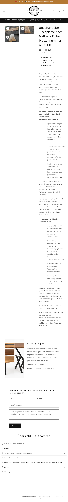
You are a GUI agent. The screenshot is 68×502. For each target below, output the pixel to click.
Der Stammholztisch (31, 496)
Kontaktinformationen (50, 498)
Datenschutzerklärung (44, 496)
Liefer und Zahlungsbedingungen (34, 498)
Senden (15, 426)
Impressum (60, 498)
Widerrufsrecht (55, 496)
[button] (4, 11)
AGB (62, 496)
